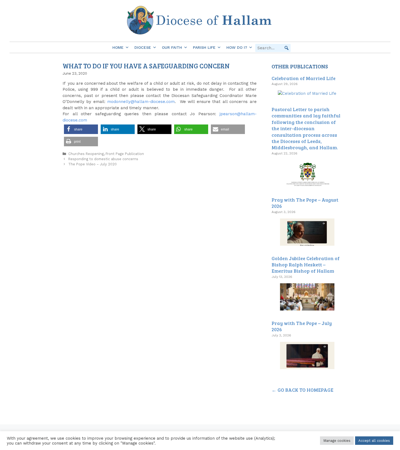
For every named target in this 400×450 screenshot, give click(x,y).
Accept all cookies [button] (374, 441)
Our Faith (172, 47)
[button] (286, 48)
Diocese (142, 47)
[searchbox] (273, 48)
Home (118, 47)
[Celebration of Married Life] (307, 93)
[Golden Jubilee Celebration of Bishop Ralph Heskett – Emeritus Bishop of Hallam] (307, 307)
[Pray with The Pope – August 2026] (307, 242)
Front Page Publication (125, 154)
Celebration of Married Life (304, 78)
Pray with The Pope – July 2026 (302, 326)
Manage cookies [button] (336, 441)
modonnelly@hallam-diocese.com (141, 101)
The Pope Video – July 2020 (92, 164)
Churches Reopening (86, 154)
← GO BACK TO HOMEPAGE (302, 390)
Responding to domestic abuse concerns (103, 159)
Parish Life (204, 47)
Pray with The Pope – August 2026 (305, 202)
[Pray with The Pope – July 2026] (307, 365)
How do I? (236, 47)
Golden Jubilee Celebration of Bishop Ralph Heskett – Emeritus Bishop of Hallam (306, 264)
